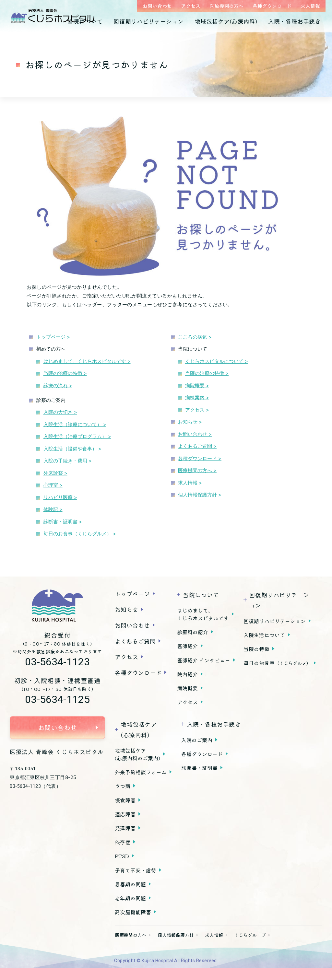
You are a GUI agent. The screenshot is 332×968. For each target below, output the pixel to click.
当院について (84, 21)
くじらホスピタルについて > (216, 361)
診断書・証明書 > (62, 522)
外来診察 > (55, 473)
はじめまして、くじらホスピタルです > (87, 361)
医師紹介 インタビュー (203, 660)
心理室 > (53, 485)
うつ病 (122, 786)
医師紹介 (187, 646)
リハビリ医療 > (60, 497)
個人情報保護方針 (176, 935)
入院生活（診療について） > (74, 424)
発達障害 (125, 828)
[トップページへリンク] (57, 605)
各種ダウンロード (272, 5)
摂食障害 (125, 800)
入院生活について (264, 635)
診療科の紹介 (192, 632)
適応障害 (125, 814)
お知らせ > (190, 422)
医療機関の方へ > (197, 470)
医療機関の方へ (226, 5)
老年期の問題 (130, 898)
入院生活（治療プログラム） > (77, 436)
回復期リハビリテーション (148, 21)
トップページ (132, 593)
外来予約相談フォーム (141, 772)
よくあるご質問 (135, 641)
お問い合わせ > (195, 434)
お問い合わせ (157, 5)
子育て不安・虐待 (135, 870)
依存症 (122, 842)
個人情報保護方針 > (199, 495)
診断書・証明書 (199, 768)
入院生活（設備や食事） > (72, 449)
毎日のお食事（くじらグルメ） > (79, 534)
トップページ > (53, 337)
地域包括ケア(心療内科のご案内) (137, 754)
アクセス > (197, 410)
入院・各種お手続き (294, 21)
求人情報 (310, 5)
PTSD (122, 856)
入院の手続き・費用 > (67, 461)
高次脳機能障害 (133, 912)
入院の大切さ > (60, 412)
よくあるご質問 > (197, 446)
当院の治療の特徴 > (65, 373)
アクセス (190, 5)
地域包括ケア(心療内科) (226, 21)
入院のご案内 (196, 740)
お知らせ (126, 609)
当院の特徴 (256, 649)
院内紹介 (187, 674)
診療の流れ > (57, 385)
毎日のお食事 (277, 663)
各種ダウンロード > (199, 458)
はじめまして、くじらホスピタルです (203, 614)
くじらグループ (250, 935)
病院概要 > (197, 385)
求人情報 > (190, 483)
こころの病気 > (195, 337)
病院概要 (187, 688)
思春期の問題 (130, 884)
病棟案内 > (197, 397)
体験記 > (53, 509)
